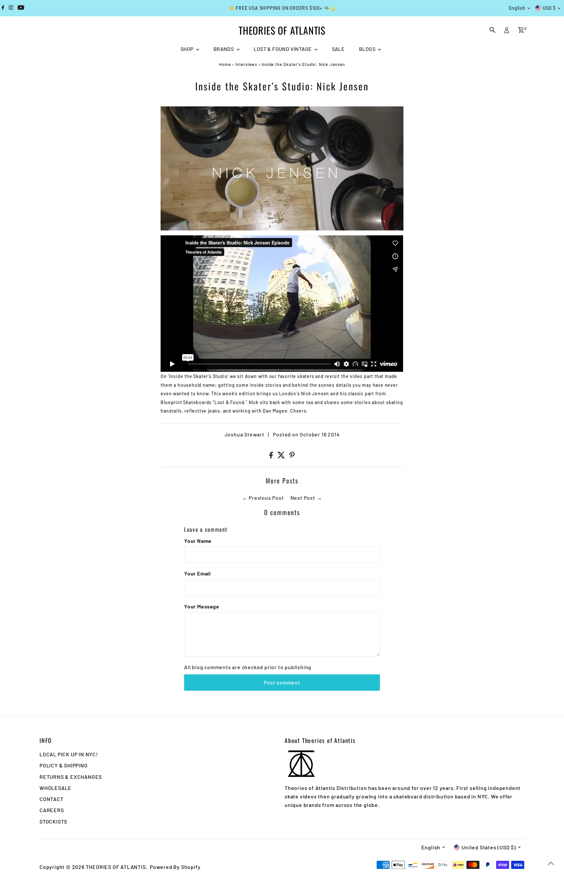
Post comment (282, 682)
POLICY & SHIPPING (63, 765)
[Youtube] (21, 8)
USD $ (549, 8)
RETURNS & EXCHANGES (70, 777)
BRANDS (224, 49)
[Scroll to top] (550, 863)
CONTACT (51, 799)
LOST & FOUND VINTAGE (283, 49)
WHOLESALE (55, 788)
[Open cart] (521, 30)
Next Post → (306, 498)
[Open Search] (492, 30)
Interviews (246, 64)
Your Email (197, 573)
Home (225, 64)
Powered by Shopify (175, 867)
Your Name (198, 541)
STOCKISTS (53, 821)
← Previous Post (263, 498)
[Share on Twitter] (281, 456)
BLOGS (367, 49)
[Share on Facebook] (271, 456)
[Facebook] (3, 8)
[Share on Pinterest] (292, 456)
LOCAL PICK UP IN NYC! (68, 754)
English (517, 8)
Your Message (201, 606)
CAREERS (51, 810)
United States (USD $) (489, 847)
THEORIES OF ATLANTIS (282, 30)
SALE (338, 49)
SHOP (187, 49)
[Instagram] (11, 8)
